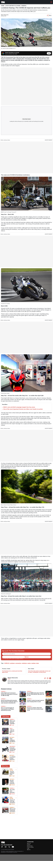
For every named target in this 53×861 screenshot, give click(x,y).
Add (49, 53)
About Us (29, 843)
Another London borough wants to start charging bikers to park (35, 701)
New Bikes (12, 746)
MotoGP (12, 737)
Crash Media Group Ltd (7, 849)
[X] (9, 847)
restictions (24, 663)
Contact (28, 844)
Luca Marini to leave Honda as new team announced (12, 758)
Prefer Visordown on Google (12, 52)
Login (28, 848)
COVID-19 (6, 663)
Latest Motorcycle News (12, 5)
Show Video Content (26, 119)
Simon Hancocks (4, 14)
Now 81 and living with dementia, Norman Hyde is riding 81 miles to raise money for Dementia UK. (9, 701)
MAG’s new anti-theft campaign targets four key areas (19, 407)
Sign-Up (28, 849)
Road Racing (11, 769)
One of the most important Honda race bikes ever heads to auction (23, 409)
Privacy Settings (30, 847)
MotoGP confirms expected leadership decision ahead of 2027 (12, 782)
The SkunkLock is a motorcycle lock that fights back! (12, 671)
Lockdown (12, 663)
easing (29, 663)
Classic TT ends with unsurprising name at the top (13, 801)
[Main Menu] (51, 2)
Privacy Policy (26, 658)
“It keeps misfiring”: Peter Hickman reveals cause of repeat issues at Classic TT (13, 773)
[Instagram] (6, 847)
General (24, 5)
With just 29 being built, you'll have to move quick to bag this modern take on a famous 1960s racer (13, 810)
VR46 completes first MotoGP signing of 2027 (13, 740)
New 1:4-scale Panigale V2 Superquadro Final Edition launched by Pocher (7, 709)
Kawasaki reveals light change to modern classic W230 (13, 749)
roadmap (33, 663)
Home (2, 5)
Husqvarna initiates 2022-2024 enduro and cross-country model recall (35, 709)
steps (37, 663)
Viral (11, 728)
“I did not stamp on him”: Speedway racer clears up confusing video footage (13, 731)
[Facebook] (2, 847)
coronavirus (18, 663)
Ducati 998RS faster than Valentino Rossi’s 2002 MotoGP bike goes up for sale (35, 694)
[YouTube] (13, 847)
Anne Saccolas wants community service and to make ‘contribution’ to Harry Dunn (39, 671)
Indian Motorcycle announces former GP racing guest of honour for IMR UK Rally (9, 694)
